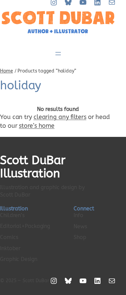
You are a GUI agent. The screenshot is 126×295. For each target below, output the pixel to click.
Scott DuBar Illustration (33, 167)
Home (6, 71)
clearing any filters (60, 117)
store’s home (36, 125)
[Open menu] (58, 54)
